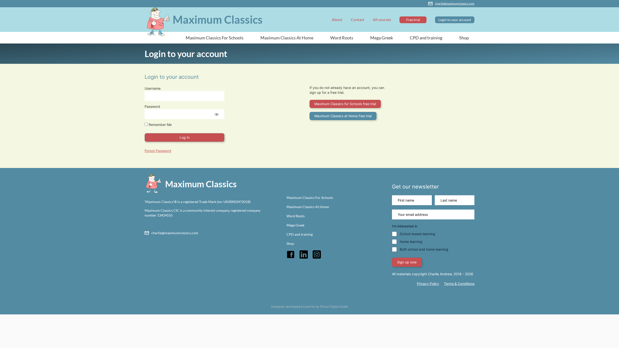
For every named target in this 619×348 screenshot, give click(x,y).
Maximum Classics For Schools (214, 37)
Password (152, 106)
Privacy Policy (428, 284)
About (337, 19)
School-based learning (417, 234)
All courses (382, 19)
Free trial (413, 20)
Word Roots (341, 37)
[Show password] (216, 114)
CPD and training (426, 37)
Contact (357, 19)
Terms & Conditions (459, 284)
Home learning (411, 241)
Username (153, 88)
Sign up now (407, 262)
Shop (464, 37)
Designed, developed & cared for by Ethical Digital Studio (309, 306)
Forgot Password (158, 151)
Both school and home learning (424, 249)
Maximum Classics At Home (286, 37)
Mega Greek (381, 37)
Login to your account (454, 20)
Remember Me (160, 125)
